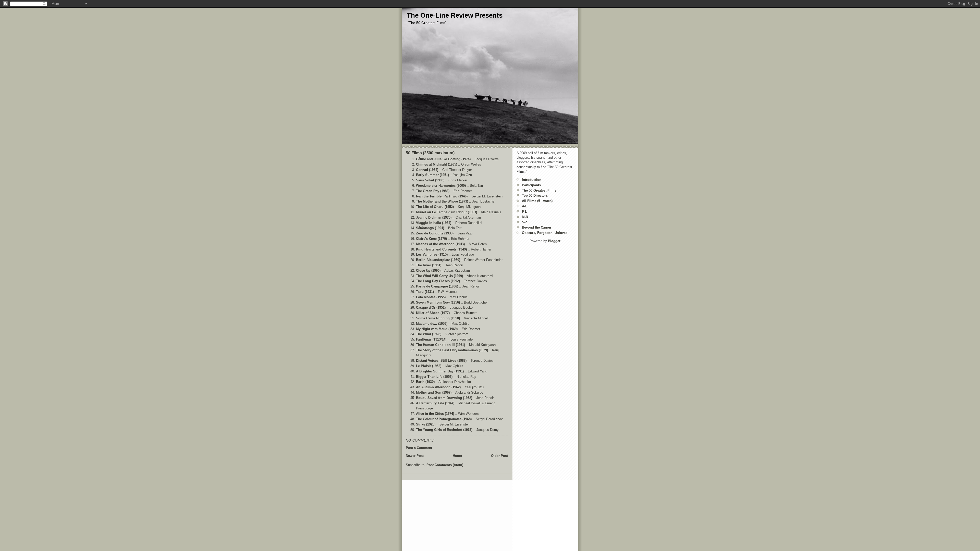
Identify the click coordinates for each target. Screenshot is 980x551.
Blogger (554, 241)
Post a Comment (419, 448)
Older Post (499, 456)
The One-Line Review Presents (455, 15)
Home (457, 456)
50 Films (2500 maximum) (430, 153)
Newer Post (415, 456)
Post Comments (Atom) (444, 465)
